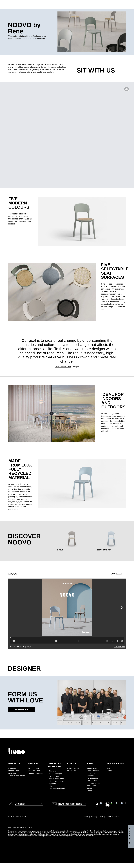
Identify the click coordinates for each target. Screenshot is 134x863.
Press (89, 791)
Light (50, 786)
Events (109, 771)
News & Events (115, 763)
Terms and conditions (115, 817)
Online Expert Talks (56, 781)
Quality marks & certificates (93, 784)
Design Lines (13, 771)
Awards (90, 788)
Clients (71, 763)
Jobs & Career (93, 771)
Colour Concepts (55, 774)
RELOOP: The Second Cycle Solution (37, 772)
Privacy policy (97, 817)
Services (33, 763)
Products (14, 763)
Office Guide (53, 771)
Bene (90, 763)
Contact (90, 776)
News (109, 768)
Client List (71, 771)
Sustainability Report (56, 789)
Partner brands (93, 781)
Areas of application (16, 776)
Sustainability (92, 778)
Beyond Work (53, 776)
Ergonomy (52, 784)
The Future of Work (56, 779)
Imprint (85, 817)
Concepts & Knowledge (54, 765)
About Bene (92, 768)
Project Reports (73, 768)
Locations (91, 773)
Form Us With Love (63, 367)
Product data (33, 768)
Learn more (21, 710)
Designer (12, 773)
